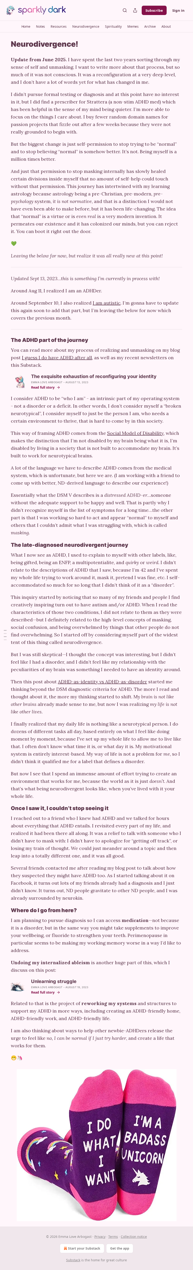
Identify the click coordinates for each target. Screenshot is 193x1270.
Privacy (99, 1236)
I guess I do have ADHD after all (57, 357)
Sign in (178, 10)
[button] (26, 26)
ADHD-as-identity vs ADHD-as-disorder (102, 682)
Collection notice (134, 1236)
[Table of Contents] (5, 635)
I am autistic (107, 303)
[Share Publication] (135, 10)
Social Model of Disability (135, 433)
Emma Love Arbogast (47, 382)
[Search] (124, 10)
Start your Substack (84, 1248)
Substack (73, 1260)
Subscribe (154, 10)
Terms (113, 1236)
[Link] (4, 340)
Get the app (119, 1248)
